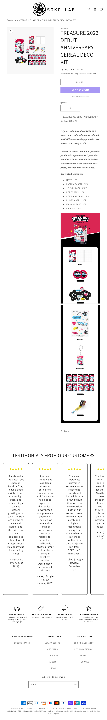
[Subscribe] (75, 684)
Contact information (88, 708)
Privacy (84, 655)
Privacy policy (44, 708)
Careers (52, 662)
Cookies (85, 662)
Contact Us (52, 655)
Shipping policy (72, 708)
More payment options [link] (80, 96)
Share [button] (66, 431)
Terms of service (58, 708)
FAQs (53, 668)
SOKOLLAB (12, 20)
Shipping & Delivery (83, 643)
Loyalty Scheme (52, 643)
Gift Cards (52, 649)
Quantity (63, 102)
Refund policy (32, 708)
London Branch (22, 643)
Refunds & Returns (83, 649)
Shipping (74, 73)
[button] (6, 9)
